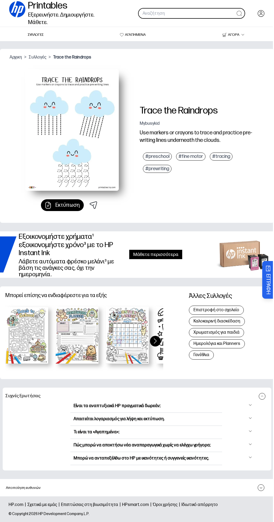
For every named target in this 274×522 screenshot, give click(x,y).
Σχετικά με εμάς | (44, 504)
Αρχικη (16, 57)
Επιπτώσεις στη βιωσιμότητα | (91, 504)
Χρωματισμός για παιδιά (216, 332)
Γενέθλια (201, 354)
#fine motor (190, 156)
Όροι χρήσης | (167, 504)
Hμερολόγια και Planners (216, 343)
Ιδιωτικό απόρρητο (199, 504)
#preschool (157, 156)
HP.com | (18, 504)
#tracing (221, 156)
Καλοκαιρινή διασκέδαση (216, 321)
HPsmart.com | (137, 504)
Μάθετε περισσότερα (155, 254)
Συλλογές (37, 57)
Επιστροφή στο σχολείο (216, 310)
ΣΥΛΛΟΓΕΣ (36, 34)
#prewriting (157, 169)
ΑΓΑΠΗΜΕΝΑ (135, 34)
